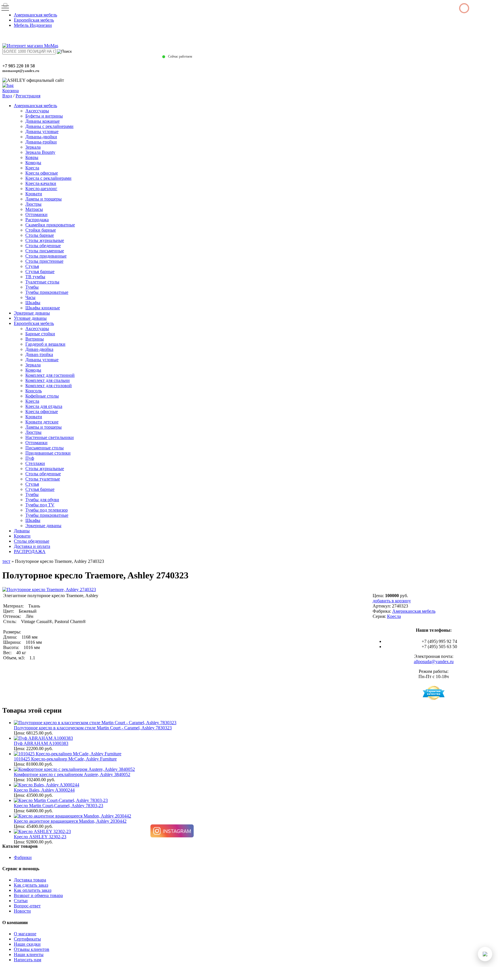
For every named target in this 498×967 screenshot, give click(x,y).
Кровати (33, 193)
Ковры (31, 157)
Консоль (33, 390)
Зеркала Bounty (40, 152)
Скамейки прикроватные (50, 224)
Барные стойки (40, 333)
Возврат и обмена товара (38, 895)
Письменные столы (44, 447)
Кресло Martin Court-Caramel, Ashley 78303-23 (58, 805)
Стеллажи (35, 463)
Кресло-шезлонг (41, 188)
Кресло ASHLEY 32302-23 (40, 836)
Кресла (32, 167)
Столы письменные (44, 250)
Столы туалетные (42, 478)
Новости (22, 911)
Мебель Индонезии (33, 25)
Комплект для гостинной (50, 375)
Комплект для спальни (47, 380)
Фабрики (23, 857)
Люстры (33, 204)
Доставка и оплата (32, 546)
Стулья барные (39, 271)
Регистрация (28, 95)
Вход (7, 95)
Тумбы (32, 287)
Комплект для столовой (48, 385)
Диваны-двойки (41, 136)
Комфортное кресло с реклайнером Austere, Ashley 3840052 (72, 774)
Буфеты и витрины (44, 115)
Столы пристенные (44, 261)
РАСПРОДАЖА (30, 551)
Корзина (10, 90)
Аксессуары (37, 110)
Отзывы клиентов (31, 949)
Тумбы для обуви (42, 499)
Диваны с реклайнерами (49, 126)
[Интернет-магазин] (30, 45)
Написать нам (27, 959)
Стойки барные (40, 230)
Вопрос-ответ (27, 905)
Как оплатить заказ (32, 890)
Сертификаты (27, 938)
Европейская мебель (34, 20)
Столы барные (39, 235)
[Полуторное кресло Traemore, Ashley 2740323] (49, 589)
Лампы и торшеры (43, 198)
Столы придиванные (46, 255)
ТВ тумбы (35, 276)
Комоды (33, 162)
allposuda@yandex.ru (434, 661)
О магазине (25, 933)
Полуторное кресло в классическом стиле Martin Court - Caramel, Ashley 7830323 (93, 727)
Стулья (32, 266)
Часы (30, 297)
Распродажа (37, 219)
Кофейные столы (42, 395)
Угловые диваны (30, 318)
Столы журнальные (44, 240)
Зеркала (33, 147)
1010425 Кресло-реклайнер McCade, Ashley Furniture (65, 758)
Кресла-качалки (40, 183)
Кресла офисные (41, 173)
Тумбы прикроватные (46, 292)
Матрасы (34, 209)
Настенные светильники (49, 437)
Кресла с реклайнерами (48, 178)
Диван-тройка (39, 354)
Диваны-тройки (41, 141)
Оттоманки (36, 214)
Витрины (34, 338)
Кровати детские (42, 421)
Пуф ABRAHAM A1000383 (41, 743)
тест (6, 561)
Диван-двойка (39, 349)
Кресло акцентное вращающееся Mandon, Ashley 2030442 (70, 821)
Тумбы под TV (39, 504)
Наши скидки (27, 944)
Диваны (22, 530)
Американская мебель (35, 14)
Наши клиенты (29, 954)
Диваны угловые (42, 131)
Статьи (21, 900)
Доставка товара (30, 879)
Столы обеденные (43, 245)
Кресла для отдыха (43, 406)
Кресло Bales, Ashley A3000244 (44, 790)
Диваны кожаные (42, 121)
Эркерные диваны (32, 313)
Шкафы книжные (42, 307)
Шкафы (32, 302)
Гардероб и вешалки (45, 344)
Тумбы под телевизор (46, 510)
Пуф (29, 458)
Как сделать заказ (31, 885)
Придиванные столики (48, 453)
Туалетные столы (42, 281)
